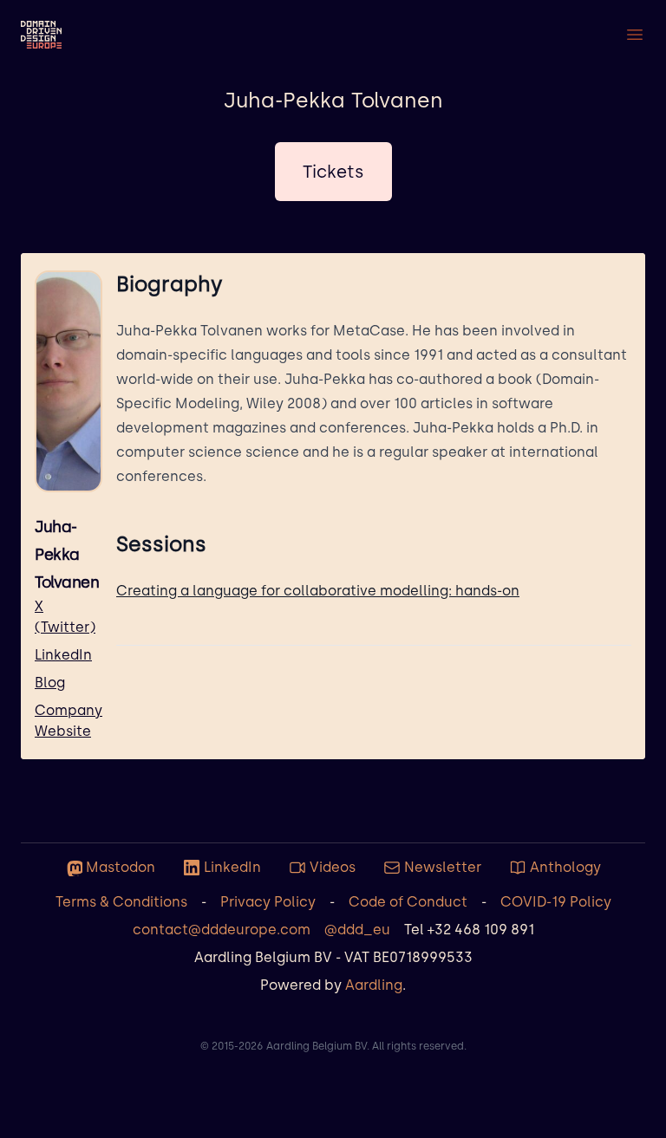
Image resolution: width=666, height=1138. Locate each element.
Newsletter (442, 867)
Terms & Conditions (121, 902)
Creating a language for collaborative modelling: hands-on (317, 590)
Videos (333, 867)
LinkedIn (63, 655)
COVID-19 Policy (555, 902)
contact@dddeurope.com (221, 929)
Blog (50, 682)
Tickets (333, 171)
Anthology (565, 867)
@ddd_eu (357, 929)
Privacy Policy (268, 902)
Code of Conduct (408, 902)
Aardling (373, 985)
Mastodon (120, 867)
